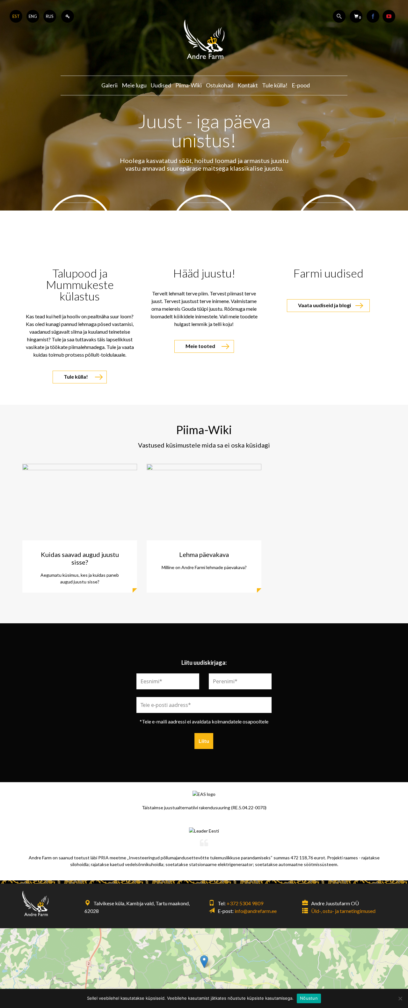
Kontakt (247, 85)
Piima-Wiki (188, 85)
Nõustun (309, 998)
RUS (50, 16)
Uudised (161, 85)
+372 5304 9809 (245, 903)
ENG (33, 16)
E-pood (301, 85)
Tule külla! (275, 85)
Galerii (109, 85)
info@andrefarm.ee (256, 911)
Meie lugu (134, 85)
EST (16, 16)
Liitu (204, 741)
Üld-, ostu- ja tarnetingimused (343, 911)
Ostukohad (219, 85)
